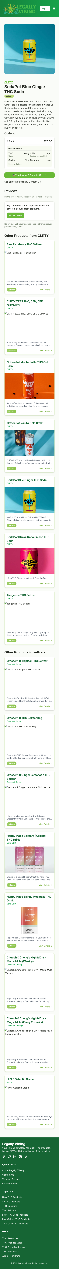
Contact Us (35, 181)
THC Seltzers (9, 1210)
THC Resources (10, 1238)
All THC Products (11, 1201)
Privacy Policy (9, 1183)
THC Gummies (9, 1206)
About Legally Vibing (13, 1170)
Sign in (45, 8)
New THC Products (12, 1197)
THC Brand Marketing (13, 1247)
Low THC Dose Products (15, 1214)
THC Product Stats (12, 1242)
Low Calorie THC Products (16, 1219)
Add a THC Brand (11, 1255)
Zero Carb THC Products (15, 1223)
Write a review (15, 215)
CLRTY (8, 82)
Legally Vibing (13, 1144)
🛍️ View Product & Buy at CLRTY (27, 175)
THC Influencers (10, 1251)
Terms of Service (11, 1179)
